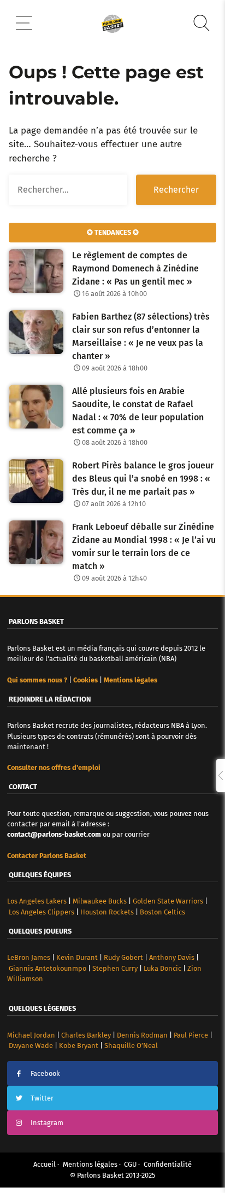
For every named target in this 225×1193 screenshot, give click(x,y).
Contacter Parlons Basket (46, 856)
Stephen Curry (115, 968)
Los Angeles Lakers (37, 901)
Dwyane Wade (31, 1045)
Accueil (44, 1164)
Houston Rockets (107, 912)
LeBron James (28, 957)
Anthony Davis (171, 957)
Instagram (47, 1123)
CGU (130, 1164)
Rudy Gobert (123, 957)
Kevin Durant (77, 957)
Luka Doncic (162, 968)
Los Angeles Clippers (41, 912)
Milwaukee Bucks (100, 901)
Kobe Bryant (78, 1045)
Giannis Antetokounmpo (47, 968)
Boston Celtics (162, 912)
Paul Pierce (191, 1035)
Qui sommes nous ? (37, 680)
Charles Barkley (86, 1035)
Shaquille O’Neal (131, 1045)
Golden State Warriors (168, 901)
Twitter (42, 1098)
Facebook (45, 1073)
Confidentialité (168, 1164)
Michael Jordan (31, 1035)
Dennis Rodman (142, 1035)
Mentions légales (90, 1164)
